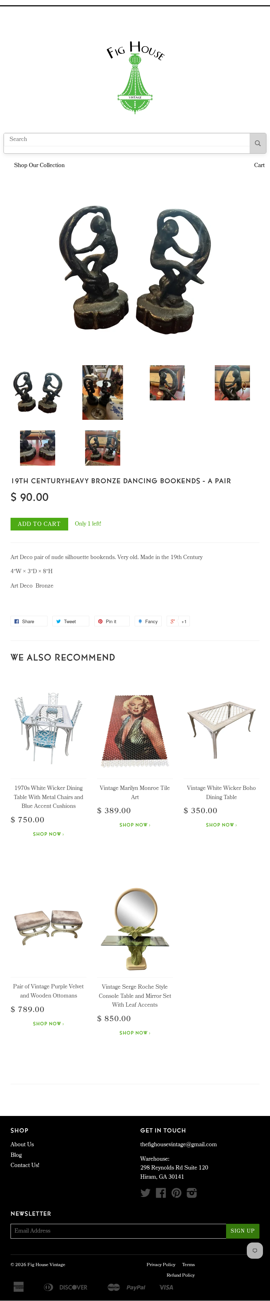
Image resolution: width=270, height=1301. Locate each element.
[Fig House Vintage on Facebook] (161, 1196)
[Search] (258, 143)
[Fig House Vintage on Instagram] (192, 1196)
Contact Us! (25, 1166)
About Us (22, 1145)
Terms (188, 1265)
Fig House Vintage (46, 1265)
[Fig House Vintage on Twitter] (145, 1196)
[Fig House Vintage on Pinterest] (176, 1196)
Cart (259, 166)
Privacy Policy (161, 1265)
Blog (16, 1155)
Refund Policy (181, 1275)
